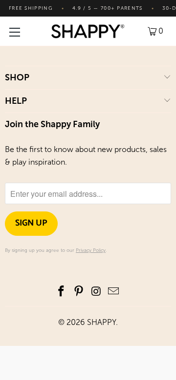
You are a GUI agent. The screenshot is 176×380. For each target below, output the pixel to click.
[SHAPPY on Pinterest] (78, 292)
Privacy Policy (91, 250)
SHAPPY (101, 322)
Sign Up (31, 223)
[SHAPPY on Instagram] (96, 292)
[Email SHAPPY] (114, 292)
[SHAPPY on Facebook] (61, 292)
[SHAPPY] (88, 31)
